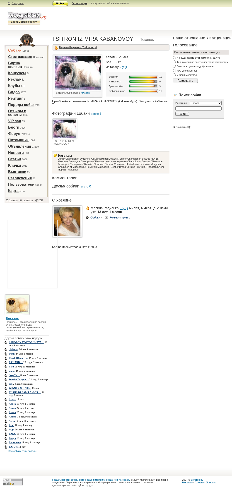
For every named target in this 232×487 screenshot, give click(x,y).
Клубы (14, 86)
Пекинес (12, 318)
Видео (14, 92)
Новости (16, 153)
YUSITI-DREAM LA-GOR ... (25, 392)
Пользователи (21, 184)
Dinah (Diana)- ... (18, 358)
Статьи (14, 159)
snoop (12, 370)
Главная (13, 200)
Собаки (15, 50)
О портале (18, 3)
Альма (13, 416)
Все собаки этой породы (22, 451)
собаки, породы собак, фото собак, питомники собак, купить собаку (91, 479)
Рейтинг (15, 98)
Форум (14, 134)
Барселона (15, 442)
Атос (11, 425)
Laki (11, 366)
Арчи (12, 421)
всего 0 (85, 186)
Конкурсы (17, 73)
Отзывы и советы (17, 113)
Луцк (123, 67)
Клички (14, 165)
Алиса (12, 403)
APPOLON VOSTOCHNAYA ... (26, 342)
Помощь (211, 482)
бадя (11, 429)
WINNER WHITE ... (20, 388)
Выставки (17, 172)
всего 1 (96, 113)
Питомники (18, 140)
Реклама (16, 79)
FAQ (41, 200)
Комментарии (118, 217)
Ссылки (199, 482)
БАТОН (13, 446)
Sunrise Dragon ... (19, 379)
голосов (85, 92)
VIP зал (14, 121)
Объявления (19, 146)
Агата (12, 399)
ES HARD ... (16, 362)
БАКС (12, 433)
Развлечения (20, 178)
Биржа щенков (15, 65)
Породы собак (21, 105)
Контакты (28, 200)
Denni (12, 353)
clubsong (13, 349)
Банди (12, 438)
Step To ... (14, 375)
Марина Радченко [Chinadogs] (78, 47)
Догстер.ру (197, 479)
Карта (13, 191)
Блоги (13, 127)
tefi (10, 383)
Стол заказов (20, 57)
